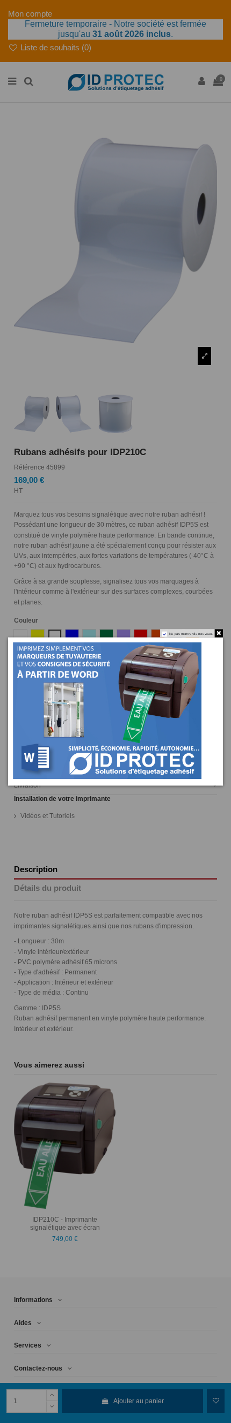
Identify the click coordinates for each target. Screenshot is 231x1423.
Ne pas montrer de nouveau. (191, 634)
